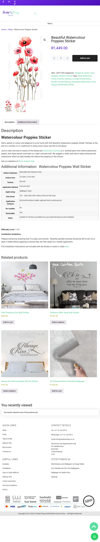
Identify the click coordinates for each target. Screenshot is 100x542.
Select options (58, 322)
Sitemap (54, 477)
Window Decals (65, 76)
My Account (6, 447)
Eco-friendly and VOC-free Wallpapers (65, 468)
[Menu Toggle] (50, 23)
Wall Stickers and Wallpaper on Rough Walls (67, 464)
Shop (10, 29)
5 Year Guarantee (9, 481)
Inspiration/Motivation (81, 82)
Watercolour (63, 84)
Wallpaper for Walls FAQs (60, 473)
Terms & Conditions (9, 485)
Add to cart (85, 58)
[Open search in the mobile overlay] (35, 13)
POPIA (4, 490)
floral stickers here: (27, 161)
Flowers (60, 79)
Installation (6, 468)
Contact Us (6, 452)
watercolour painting (52, 151)
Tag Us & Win (7, 439)
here (67, 246)
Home (3, 29)
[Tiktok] (15, 4)
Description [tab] (10, 122)
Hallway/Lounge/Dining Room (78, 79)
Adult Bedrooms (85, 76)
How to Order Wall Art (10, 473)
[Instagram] (9, 2)
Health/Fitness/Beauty (61, 82)
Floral (53, 79)
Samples (5, 464)
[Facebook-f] (3, 2)
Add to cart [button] (8, 322)
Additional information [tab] (27, 122)
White (71, 84)
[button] (44, 40)
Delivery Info (7, 443)
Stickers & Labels (82, 73)
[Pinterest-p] (15, 2)
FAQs (4, 434)
